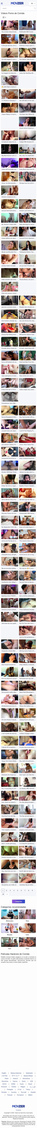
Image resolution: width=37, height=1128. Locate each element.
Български (20, 1095)
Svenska (13, 1092)
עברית (19, 1089)
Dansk (30, 1084)
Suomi (22, 1084)
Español (33, 1092)
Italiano (30, 1095)
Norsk (24, 1081)
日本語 (13, 1084)
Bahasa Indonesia (16, 1073)
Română (3, 1092)
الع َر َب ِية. (33, 1086)
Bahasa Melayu (28, 1076)
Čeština (13, 1086)
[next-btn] (7, 894)
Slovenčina (5, 1081)
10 (3, 894)
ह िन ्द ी (15, 1076)
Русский (23, 1092)
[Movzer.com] (17, 3)
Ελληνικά (4, 1086)
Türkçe (28, 1089)
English (4, 1073)
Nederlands (29, 1073)
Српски (15, 1081)
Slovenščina (26, 1078)
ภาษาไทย (4, 1076)
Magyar (23, 1086)
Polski (6, 1078)
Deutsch (15, 1078)
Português (10, 1089)
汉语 (31, 1081)
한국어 (4, 1084)
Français (9, 1095)
